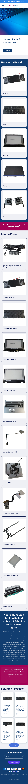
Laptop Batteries (9, 297)
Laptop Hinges (8, 544)
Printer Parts (7, 606)
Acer (4, 93)
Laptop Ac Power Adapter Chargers (12, 266)
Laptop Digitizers (9, 390)
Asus (4, 217)
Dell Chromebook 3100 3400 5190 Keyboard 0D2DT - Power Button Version (20, 708)
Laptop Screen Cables (10, 452)
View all (14, 745)
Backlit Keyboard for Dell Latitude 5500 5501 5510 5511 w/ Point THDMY (7, 734)
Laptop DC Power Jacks (11, 514)
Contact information (14, 779)
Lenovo (5, 155)
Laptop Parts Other (9, 575)
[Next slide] (17, 57)
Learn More (13, 680)
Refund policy (23, 774)
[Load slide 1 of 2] (13, 57)
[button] (3, 5)
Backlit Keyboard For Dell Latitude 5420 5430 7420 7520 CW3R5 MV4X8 (20, 734)
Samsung (6, 186)
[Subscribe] (22, 757)
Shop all (7, 50)
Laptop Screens (8, 359)
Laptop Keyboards (9, 328)
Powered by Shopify (14, 774)
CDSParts (7, 774)
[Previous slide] (10, 57)
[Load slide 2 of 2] (15, 57)
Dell (4, 124)
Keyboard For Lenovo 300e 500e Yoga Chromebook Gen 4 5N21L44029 (6, 708)
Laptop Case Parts (9, 421)
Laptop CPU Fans (9, 483)
